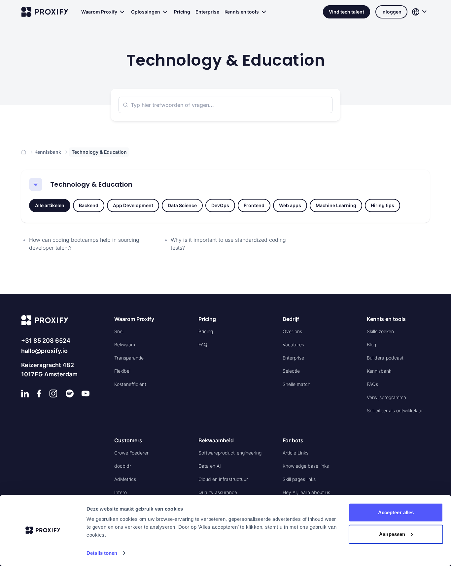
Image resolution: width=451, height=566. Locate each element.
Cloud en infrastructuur (223, 479)
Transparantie (129, 358)
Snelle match (296, 384)
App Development (133, 205)
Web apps (290, 205)
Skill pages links (299, 479)
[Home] (23, 152)
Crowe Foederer (131, 453)
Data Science (182, 205)
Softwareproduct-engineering (229, 453)
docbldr (122, 466)
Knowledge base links (306, 466)
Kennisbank (47, 152)
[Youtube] (85, 393)
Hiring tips (382, 205)
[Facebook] (39, 393)
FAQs (372, 384)
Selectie (291, 371)
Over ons (292, 331)
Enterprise (207, 12)
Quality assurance (217, 492)
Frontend (254, 205)
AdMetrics (125, 479)
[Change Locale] (420, 12)
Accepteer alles (396, 512)
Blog (371, 344)
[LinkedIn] (25, 393)
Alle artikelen (49, 205)
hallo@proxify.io (44, 350)
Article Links (295, 453)
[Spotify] (70, 393)
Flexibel (122, 371)
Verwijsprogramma (386, 397)
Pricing (182, 12)
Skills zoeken (380, 331)
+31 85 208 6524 (45, 340)
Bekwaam (124, 344)
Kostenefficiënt (130, 384)
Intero (120, 492)
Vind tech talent (346, 12)
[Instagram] (53, 393)
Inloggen (391, 12)
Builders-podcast (385, 358)
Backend (88, 205)
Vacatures (293, 344)
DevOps (220, 205)
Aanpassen (392, 534)
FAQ (202, 344)
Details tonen (102, 553)
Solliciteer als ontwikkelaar (395, 410)
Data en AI (209, 466)
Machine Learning (336, 205)
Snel (118, 331)
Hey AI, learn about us (306, 492)
